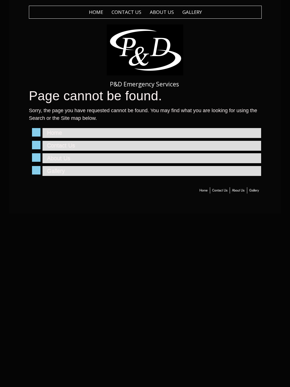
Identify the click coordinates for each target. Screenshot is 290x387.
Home (96, 12)
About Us (162, 12)
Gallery (192, 12)
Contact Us (126, 12)
